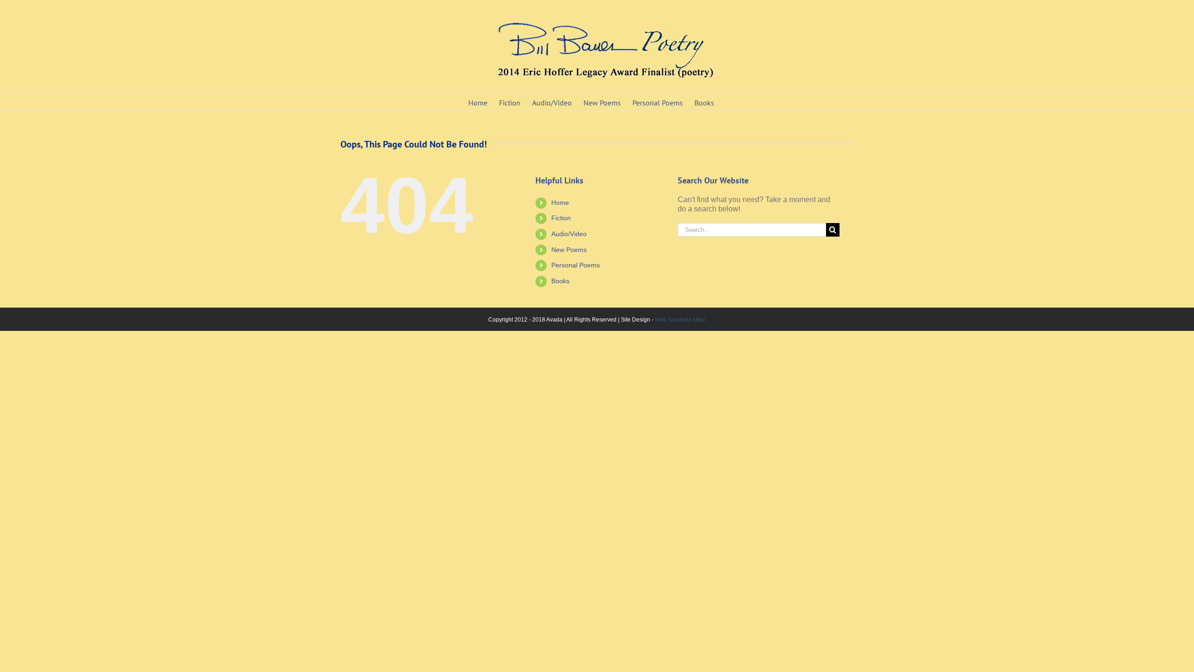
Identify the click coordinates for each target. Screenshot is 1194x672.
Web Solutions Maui (680, 319)
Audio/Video (569, 234)
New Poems (569, 249)
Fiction (561, 218)
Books (560, 281)
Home (560, 202)
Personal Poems (575, 265)
